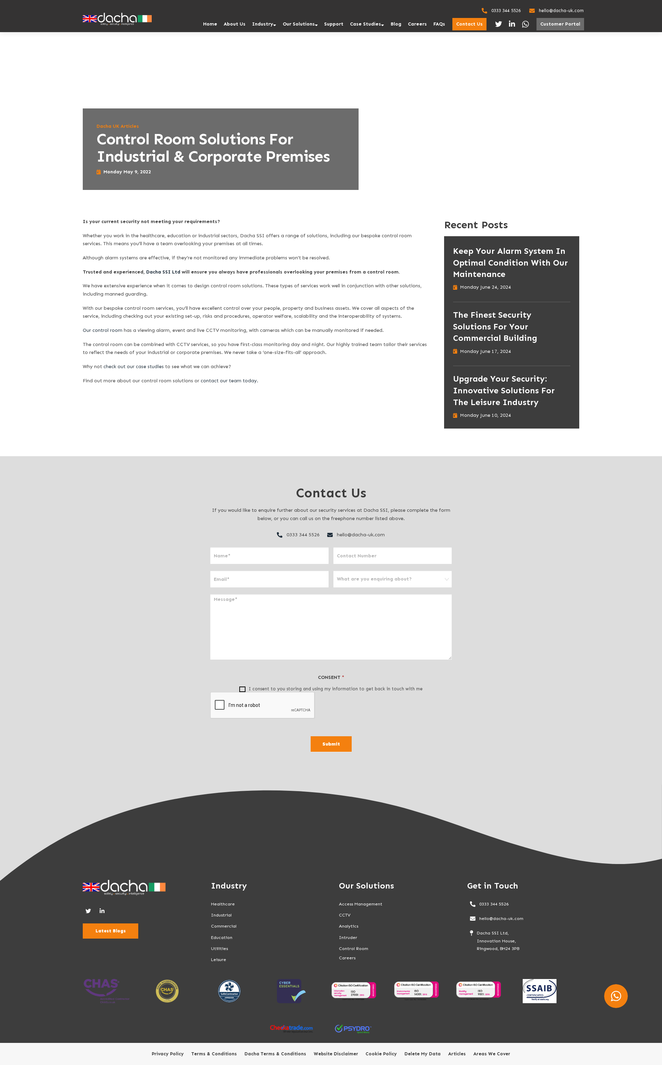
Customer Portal (560, 24)
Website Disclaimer (336, 1054)
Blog (396, 24)
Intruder (348, 937)
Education (221, 937)
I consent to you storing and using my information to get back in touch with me (335, 688)
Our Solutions (299, 24)
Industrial (221, 915)
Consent (331, 677)
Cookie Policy (381, 1054)
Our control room (102, 330)
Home (210, 24)
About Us (234, 24)
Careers (417, 24)
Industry (262, 24)
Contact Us (469, 24)
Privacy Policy (168, 1054)
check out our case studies (133, 367)
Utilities (219, 948)
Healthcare (223, 903)
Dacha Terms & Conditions (275, 1054)
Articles (457, 1054)
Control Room (353, 948)
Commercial (224, 926)
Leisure (218, 959)
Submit (331, 744)
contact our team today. (229, 381)
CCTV (345, 915)
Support (333, 24)
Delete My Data (422, 1054)
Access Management (360, 903)
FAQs (439, 24)
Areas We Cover (491, 1054)
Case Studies (365, 24)
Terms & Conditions (214, 1054)
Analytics (348, 926)
